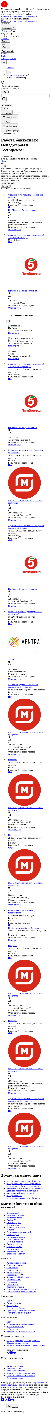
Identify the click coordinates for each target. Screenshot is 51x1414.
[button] (4, 54)
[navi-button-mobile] (4, 62)
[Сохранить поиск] (4, 99)
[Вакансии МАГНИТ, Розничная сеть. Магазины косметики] (28, 483)
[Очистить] (5, 92)
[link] (5, 47)
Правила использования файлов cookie (19, 21)
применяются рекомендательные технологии (24, 1383)
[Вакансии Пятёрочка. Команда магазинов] (28, 267)
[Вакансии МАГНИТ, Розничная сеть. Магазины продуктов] (28, 715)
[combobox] (13, 86)
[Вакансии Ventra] (28, 642)
